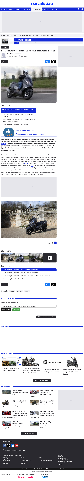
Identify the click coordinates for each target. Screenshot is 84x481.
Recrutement (61, 468)
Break (4, 462)
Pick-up (22, 462)
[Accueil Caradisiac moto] (2, 9)
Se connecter (6, 310)
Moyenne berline (6, 459)
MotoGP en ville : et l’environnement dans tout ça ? (20, 392)
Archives (60, 455)
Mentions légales (62, 458)
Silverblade (19, 291)
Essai (52, 35)
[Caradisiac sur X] (9, 446)
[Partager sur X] (54, 61)
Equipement (17, 9)
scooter (3, 143)
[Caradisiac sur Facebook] (5, 446)
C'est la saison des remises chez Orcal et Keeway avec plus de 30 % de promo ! (31, 370)
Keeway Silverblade (23, 39)
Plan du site (60, 456)
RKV (32, 165)
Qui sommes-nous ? (50, 468)
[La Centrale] (25, 478)
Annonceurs (29, 468)
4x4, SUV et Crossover (26, 460)
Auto (57, 9)
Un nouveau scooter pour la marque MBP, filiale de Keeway (72, 372)
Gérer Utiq (60, 464)
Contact (22, 468)
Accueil (11, 43)
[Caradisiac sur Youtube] (16, 446)
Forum (28, 9)
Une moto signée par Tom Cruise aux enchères (10, 369)
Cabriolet (23, 459)
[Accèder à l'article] (11, 361)
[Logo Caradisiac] (42, 6)
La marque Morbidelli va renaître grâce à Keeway (51, 371)
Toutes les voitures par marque (46, 460)
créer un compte (32, 306)
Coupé (22, 457)
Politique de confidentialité (64, 459)
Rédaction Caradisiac (39, 468)
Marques (44, 9)
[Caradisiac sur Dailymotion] (13, 446)
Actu (5, 9)
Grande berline (6, 460)
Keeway (12, 291)
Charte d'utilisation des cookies (65, 461)
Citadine (5, 457)
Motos (40, 457)
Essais (10, 9)
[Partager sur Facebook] (48, 61)
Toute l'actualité (6, 386)
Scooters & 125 (36, 9)
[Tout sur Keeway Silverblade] (5, 43)
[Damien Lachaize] (3, 57)
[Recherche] (78, 9)
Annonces (30, 43)
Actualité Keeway (6, 353)
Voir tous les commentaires (46, 317)
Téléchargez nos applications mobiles (15, 450)
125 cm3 (26, 163)
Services (51, 9)
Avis (24, 9)
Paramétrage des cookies (64, 463)
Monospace (5, 463)
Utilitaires (23, 463)
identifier (25, 306)
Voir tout (50, 261)
